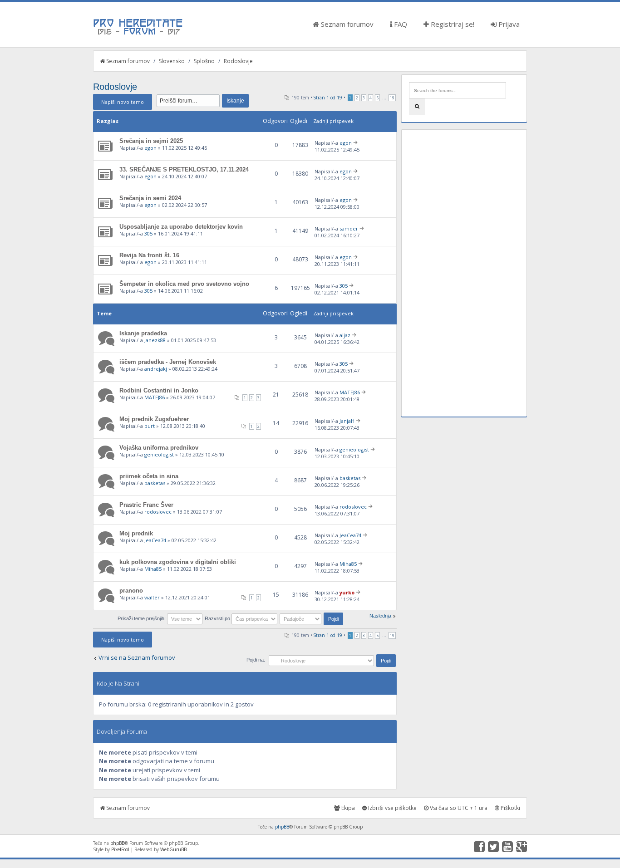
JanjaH (347, 420)
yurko (347, 592)
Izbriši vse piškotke (392, 808)
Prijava (508, 24)
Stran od (328, 97)
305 (148, 233)
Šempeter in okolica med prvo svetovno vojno (184, 283)
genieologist (159, 454)
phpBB (282, 827)
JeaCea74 (155, 540)
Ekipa (347, 808)
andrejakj (155, 368)
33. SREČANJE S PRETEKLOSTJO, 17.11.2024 (184, 169)
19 (392, 98)
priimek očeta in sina (148, 476)
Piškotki (509, 808)
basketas (154, 483)
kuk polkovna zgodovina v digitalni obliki (177, 562)
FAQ (399, 24)
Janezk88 (155, 340)
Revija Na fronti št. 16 (149, 255)
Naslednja (380, 615)
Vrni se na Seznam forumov (136, 657)
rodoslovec (158, 511)
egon (150, 147)
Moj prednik (136, 533)
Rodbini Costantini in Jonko (158, 390)
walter (152, 597)
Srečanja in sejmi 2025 (151, 140)
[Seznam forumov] (138, 34)
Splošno (204, 61)
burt (149, 425)
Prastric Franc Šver (146, 504)
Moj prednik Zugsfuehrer (154, 419)
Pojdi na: (255, 659)
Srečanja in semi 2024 (150, 198)
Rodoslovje (238, 61)
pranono (131, 590)
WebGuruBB (173, 849)
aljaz (345, 335)
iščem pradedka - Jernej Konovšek (167, 361)
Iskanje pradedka (143, 333)
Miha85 (153, 568)
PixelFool (120, 849)
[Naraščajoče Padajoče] (312, 618)
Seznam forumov (346, 24)
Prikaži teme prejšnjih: (142, 618)
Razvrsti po (218, 618)
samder (349, 228)
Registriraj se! (451, 24)
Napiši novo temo (122, 101)
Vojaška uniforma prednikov (158, 447)
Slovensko (172, 61)
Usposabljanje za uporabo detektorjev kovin (181, 226)
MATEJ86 (154, 397)
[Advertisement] (464, 273)
